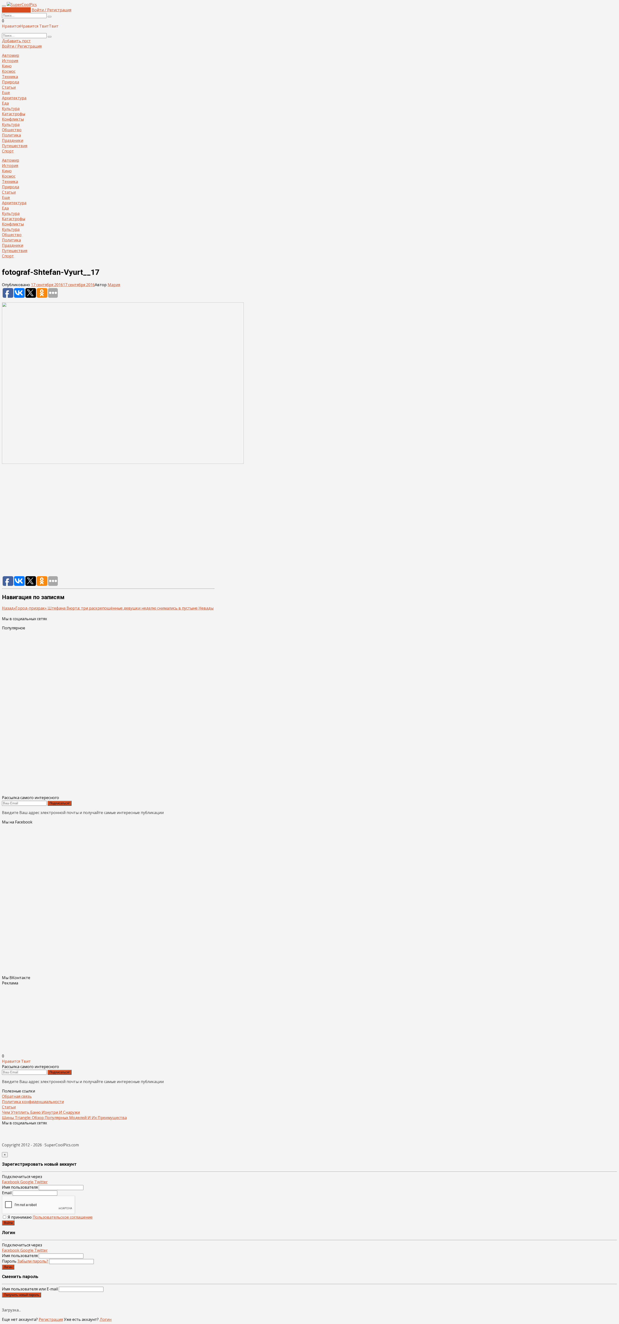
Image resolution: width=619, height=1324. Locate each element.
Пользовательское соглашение (63, 1217)
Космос (8, 71)
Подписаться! (60, 803)
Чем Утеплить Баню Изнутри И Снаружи (41, 1112)
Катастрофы (13, 113)
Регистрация (51, 1319)
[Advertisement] (108, 522)
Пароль (25, 1261)
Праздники (12, 140)
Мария (114, 284)
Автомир (10, 55)
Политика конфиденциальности (33, 1101)
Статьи (9, 87)
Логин (8, 1267)
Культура (11, 108)
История (10, 60)
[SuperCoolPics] (22, 4)
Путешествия (14, 145)
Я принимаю (50, 1217)
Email (7, 1192)
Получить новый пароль (21, 1295)
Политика (11, 135)
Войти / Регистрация (51, 10)
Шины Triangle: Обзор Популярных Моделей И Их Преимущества (64, 1117)
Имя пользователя (20, 1187)
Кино (7, 66)
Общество (12, 129)
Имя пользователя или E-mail (30, 1289)
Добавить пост (16, 10)
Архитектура (14, 98)
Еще (6, 92)
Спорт (8, 151)
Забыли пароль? (32, 1261)
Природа (10, 82)
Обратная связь (17, 1096)
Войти (8, 1223)
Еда (5, 103)
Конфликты (13, 119)
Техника (10, 76)
